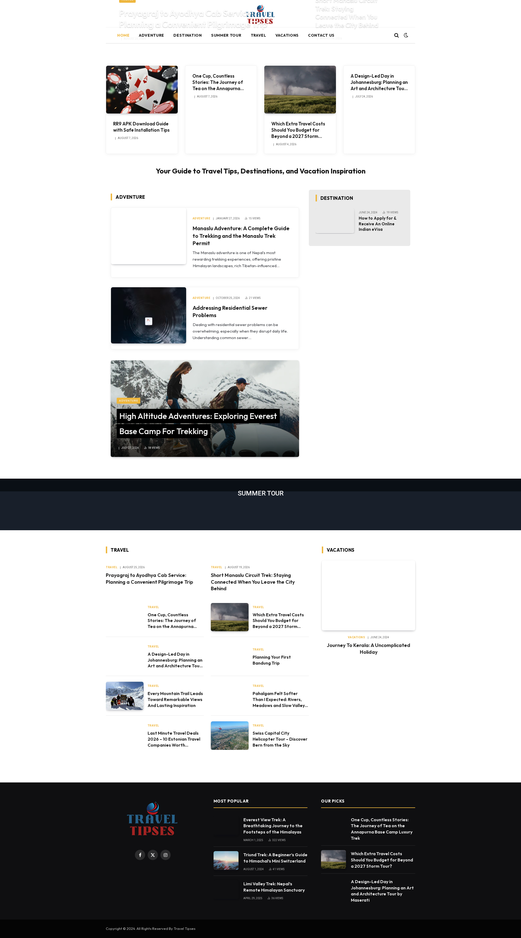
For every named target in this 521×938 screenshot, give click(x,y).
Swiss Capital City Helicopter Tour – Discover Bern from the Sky (280, 739)
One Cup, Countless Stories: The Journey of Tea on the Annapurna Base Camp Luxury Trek (217, 82)
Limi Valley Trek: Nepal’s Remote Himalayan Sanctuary (274, 887)
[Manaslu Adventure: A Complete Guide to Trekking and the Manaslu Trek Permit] (148, 236)
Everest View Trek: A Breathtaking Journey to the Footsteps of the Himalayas (273, 826)
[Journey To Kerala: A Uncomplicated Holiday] (368, 595)
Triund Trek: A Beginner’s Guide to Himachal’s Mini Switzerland (275, 858)
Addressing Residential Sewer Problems (230, 311)
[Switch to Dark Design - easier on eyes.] (405, 35)
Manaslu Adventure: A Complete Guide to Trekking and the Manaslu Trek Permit (241, 235)
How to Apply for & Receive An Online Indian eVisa (377, 224)
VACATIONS (287, 35)
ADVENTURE (151, 35)
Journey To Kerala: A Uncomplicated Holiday (368, 648)
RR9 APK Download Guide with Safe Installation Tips (141, 127)
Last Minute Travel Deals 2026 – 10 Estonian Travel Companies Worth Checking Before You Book (175, 739)
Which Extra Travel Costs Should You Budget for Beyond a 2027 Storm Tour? (298, 130)
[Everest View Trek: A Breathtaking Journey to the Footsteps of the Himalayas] (226, 825)
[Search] (396, 35)
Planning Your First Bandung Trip (272, 660)
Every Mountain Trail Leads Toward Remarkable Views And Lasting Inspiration (175, 699)
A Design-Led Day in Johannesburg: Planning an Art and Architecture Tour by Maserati (379, 82)
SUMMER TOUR (226, 35)
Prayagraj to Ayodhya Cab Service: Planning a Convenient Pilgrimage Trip (193, 19)
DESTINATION (187, 35)
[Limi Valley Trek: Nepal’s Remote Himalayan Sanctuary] (226, 889)
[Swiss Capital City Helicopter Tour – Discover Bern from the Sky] (230, 735)
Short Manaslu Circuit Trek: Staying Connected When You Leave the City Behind (253, 582)
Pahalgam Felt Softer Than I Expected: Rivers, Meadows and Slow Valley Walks (279, 699)
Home (123, 35)
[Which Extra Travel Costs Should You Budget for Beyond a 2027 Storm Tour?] (300, 89)
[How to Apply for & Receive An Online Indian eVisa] (335, 221)
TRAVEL (258, 35)
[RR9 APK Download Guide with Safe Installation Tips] (142, 89)
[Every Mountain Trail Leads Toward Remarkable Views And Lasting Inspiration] (125, 696)
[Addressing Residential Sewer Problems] (148, 315)
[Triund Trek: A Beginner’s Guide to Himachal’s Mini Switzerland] (226, 860)
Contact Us (321, 35)
